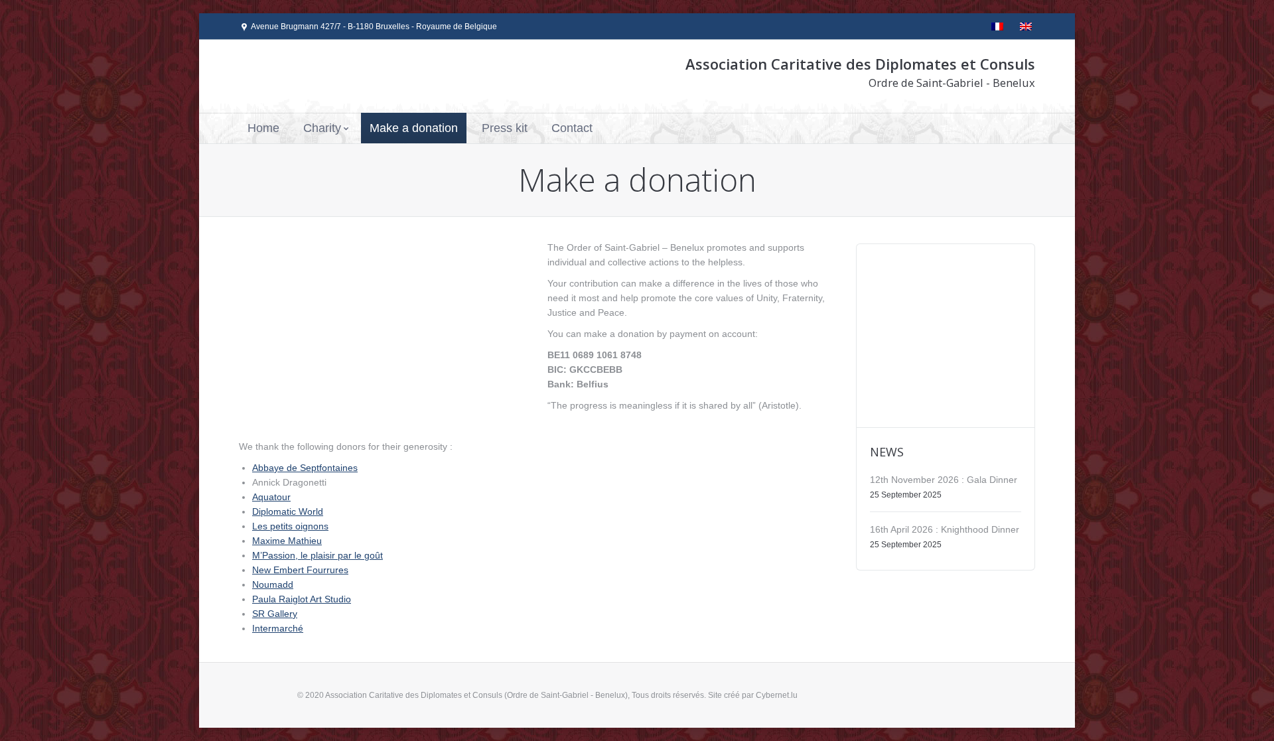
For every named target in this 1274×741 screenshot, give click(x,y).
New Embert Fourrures (300, 570)
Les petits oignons (290, 526)
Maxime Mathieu (287, 540)
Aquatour (271, 497)
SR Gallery (274, 613)
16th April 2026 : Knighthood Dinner (944, 529)
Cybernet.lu (777, 695)
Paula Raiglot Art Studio (301, 599)
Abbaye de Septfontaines (305, 467)
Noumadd (272, 584)
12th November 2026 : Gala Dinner (943, 479)
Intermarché (277, 628)
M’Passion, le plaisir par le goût (317, 555)
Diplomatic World (287, 511)
